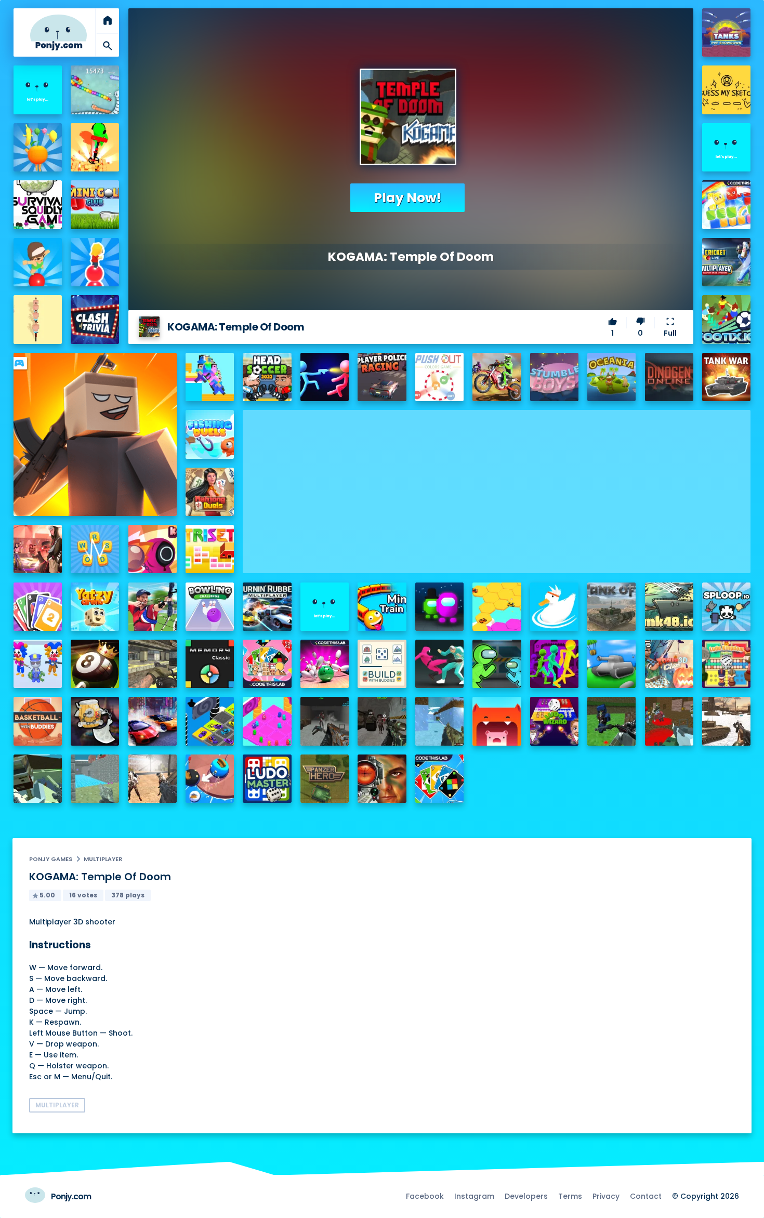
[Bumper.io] (210, 778)
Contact (646, 1196)
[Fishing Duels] (210, 434)
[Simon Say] (210, 664)
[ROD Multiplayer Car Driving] (38, 549)
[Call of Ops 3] (152, 664)
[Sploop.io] (726, 606)
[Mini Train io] (382, 606)
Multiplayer (103, 859)
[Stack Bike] (38, 319)
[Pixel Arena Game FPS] (38, 778)
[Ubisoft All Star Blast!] (726, 147)
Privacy (606, 1196)
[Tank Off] (611, 606)
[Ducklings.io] (554, 606)
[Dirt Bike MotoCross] (496, 377)
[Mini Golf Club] (95, 204)
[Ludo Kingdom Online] (726, 664)
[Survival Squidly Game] (38, 204)
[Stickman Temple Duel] (324, 377)
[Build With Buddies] (382, 664)
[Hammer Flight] (95, 721)
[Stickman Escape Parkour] (554, 664)
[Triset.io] (210, 549)
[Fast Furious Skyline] (210, 721)
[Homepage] (58, 32)
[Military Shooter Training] (382, 778)
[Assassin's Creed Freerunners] (38, 89)
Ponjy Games (50, 859)
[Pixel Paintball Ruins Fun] (611, 721)
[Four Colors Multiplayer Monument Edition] (267, 664)
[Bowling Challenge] (210, 606)
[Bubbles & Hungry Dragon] (324, 606)
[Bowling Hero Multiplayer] (324, 664)
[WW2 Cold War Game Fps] (726, 721)
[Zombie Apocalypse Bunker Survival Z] (382, 721)
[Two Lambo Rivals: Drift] (152, 721)
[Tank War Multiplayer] (726, 377)
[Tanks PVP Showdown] (726, 32)
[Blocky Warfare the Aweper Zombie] (669, 721)
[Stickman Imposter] (496, 664)
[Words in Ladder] (95, 549)
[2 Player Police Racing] (382, 377)
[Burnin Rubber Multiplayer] (267, 606)
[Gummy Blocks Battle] (726, 204)
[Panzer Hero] (324, 778)
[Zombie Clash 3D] (669, 664)
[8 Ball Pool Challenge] (95, 664)
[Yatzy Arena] (95, 606)
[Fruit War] (38, 147)
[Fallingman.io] (267, 721)
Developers (526, 1196)
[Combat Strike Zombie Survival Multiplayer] (152, 778)
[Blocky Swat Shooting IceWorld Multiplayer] (439, 721)
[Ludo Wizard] (554, 721)
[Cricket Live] (726, 262)
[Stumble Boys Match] (554, 377)
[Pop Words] (38, 262)
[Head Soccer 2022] (267, 377)
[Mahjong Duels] (210, 492)
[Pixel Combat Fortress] (95, 778)
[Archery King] (152, 606)
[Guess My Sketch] (726, 89)
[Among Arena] (439, 606)
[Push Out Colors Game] (439, 377)
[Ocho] (38, 606)
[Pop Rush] (95, 262)
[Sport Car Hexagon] (496, 606)
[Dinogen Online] (669, 377)
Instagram (474, 1196)
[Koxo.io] (152, 549)
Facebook (425, 1196)
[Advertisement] (496, 482)
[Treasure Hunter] (95, 147)
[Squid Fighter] (439, 664)
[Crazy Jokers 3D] (38, 664)
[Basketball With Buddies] (38, 721)
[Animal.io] (496, 721)
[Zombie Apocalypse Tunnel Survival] (324, 721)
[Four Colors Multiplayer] (439, 778)
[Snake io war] (95, 89)
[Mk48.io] (669, 606)
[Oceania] (611, 377)
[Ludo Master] (267, 778)
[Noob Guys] (210, 377)
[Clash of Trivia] (95, 319)
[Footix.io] (726, 319)
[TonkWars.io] (611, 664)
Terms (570, 1196)
